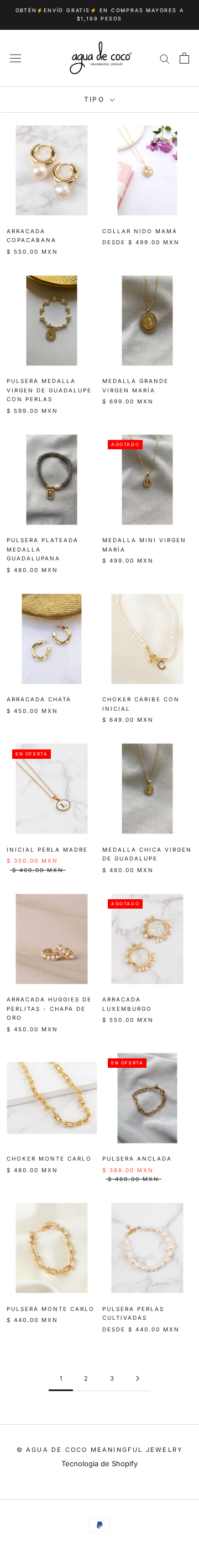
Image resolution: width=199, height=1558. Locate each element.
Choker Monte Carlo (49, 1158)
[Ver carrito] (184, 58)
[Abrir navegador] (15, 58)
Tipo (96, 99)
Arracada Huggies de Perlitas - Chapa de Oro (49, 1008)
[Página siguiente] (137, 1379)
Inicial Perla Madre (47, 849)
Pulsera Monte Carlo (51, 1308)
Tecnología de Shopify (99, 1463)
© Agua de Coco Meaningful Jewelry (100, 1450)
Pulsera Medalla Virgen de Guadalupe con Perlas (49, 389)
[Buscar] (165, 58)
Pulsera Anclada (137, 1158)
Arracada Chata (39, 699)
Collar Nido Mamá (139, 231)
